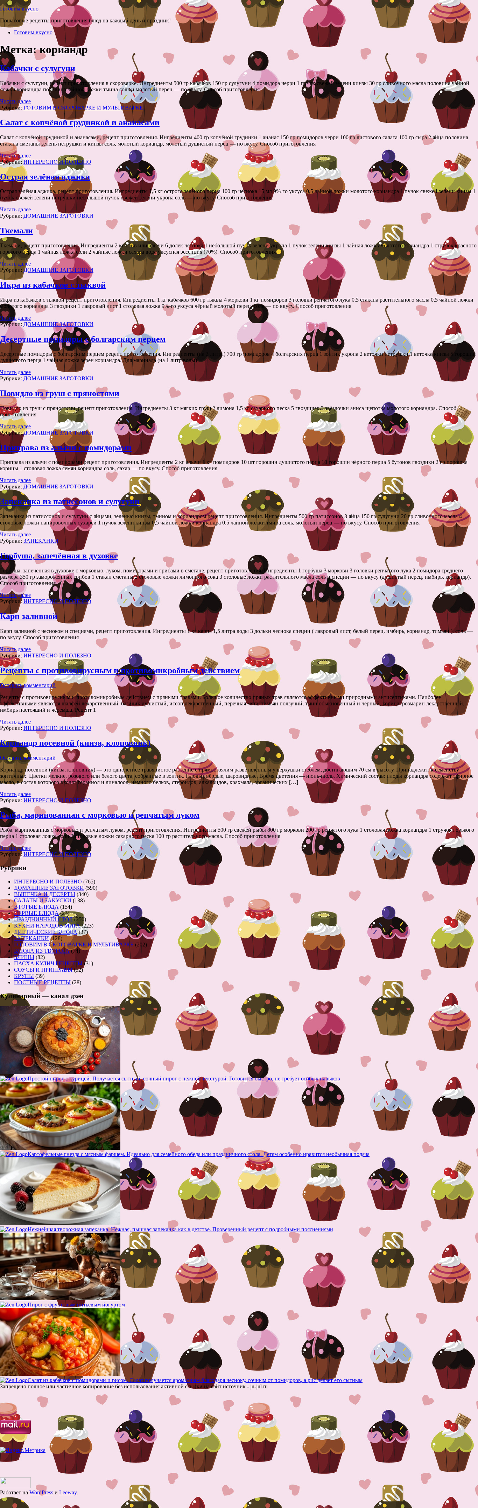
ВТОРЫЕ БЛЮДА (36, 907)
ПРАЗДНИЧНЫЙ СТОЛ (43, 919)
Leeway (68, 1492)
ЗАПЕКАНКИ (40, 541)
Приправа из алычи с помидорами (66, 447)
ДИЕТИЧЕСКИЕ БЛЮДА (45, 932)
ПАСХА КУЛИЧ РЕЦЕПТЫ (48, 963)
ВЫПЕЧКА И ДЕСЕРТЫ (44, 894)
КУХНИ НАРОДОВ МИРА (47, 926)
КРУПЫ (24, 976)
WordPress (41, 1492)
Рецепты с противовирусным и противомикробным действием (120, 670)
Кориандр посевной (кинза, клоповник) (75, 742)
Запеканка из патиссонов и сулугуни (70, 501)
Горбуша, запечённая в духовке (59, 555)
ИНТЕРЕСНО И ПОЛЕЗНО (57, 162)
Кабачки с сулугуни (37, 68)
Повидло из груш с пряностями (59, 393)
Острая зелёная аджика (45, 176)
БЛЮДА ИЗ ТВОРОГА (42, 951)
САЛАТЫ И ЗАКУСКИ (42, 900)
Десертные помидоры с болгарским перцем (83, 339)
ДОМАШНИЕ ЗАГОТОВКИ (58, 216)
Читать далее (15, 101)
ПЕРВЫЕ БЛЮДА (36, 913)
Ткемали (16, 230)
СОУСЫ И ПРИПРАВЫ (43, 970)
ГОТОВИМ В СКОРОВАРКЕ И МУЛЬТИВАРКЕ (83, 108)
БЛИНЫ (24, 957)
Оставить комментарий (28, 685)
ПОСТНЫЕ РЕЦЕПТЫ (42, 982)
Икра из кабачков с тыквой (53, 284)
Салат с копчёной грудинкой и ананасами (80, 122)
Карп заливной (28, 616)
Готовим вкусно (19, 9)
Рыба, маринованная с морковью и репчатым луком (99, 814)
